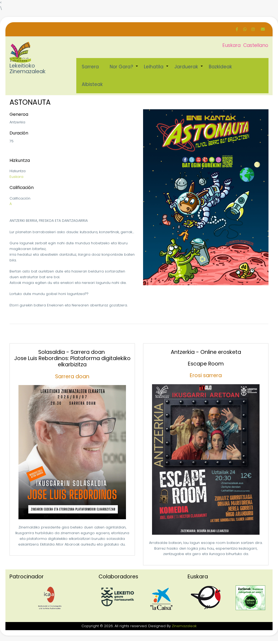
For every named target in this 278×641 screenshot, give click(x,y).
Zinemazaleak (184, 626)
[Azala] (20, 52)
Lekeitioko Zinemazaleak (28, 69)
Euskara (231, 45)
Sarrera (90, 66)
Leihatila (156, 69)
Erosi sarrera (206, 375)
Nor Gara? (124, 69)
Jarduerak (188, 69)
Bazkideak (220, 66)
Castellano (255, 45)
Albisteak (92, 84)
